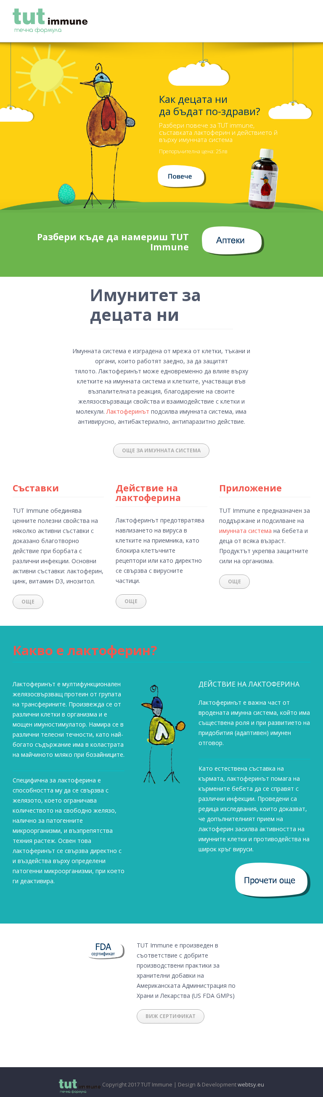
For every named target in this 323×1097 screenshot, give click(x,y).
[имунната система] (182, 170)
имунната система (245, 531)
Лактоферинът (127, 411)
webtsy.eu (251, 1084)
